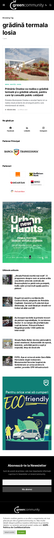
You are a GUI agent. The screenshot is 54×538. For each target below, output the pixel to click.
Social (19, 84)
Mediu (7, 84)
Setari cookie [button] (9, 532)
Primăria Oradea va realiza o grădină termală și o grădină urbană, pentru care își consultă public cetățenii (26, 92)
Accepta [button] (21, 532)
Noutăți (13, 84)
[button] (4, 5)
